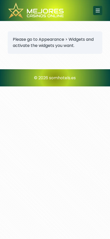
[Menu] (97, 10)
